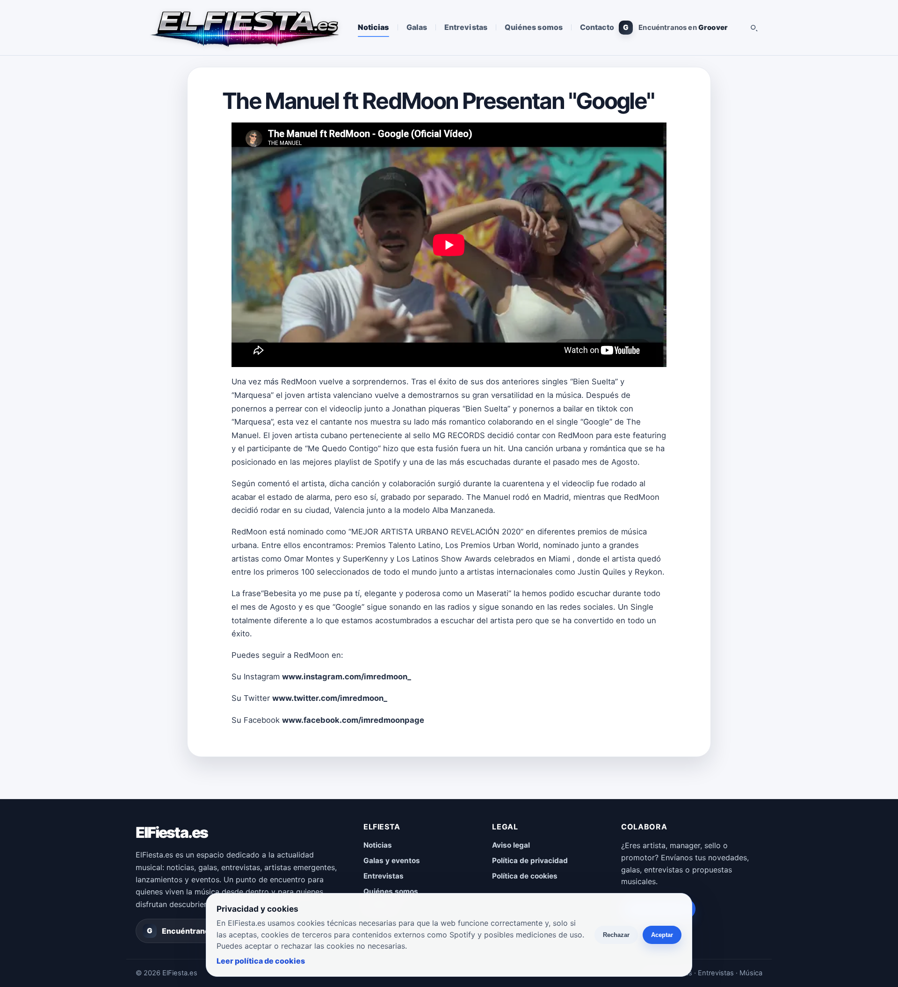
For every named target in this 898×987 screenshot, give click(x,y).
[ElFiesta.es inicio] (244, 28)
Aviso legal (511, 845)
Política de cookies (525, 876)
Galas (416, 27)
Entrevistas (465, 27)
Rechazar (616, 934)
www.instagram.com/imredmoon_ (346, 676)
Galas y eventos (391, 860)
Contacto (597, 27)
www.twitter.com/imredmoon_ (329, 698)
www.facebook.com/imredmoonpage (353, 720)
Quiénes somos (534, 27)
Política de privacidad (530, 860)
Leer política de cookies (261, 960)
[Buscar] (753, 27)
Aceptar (662, 934)
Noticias (373, 27)
